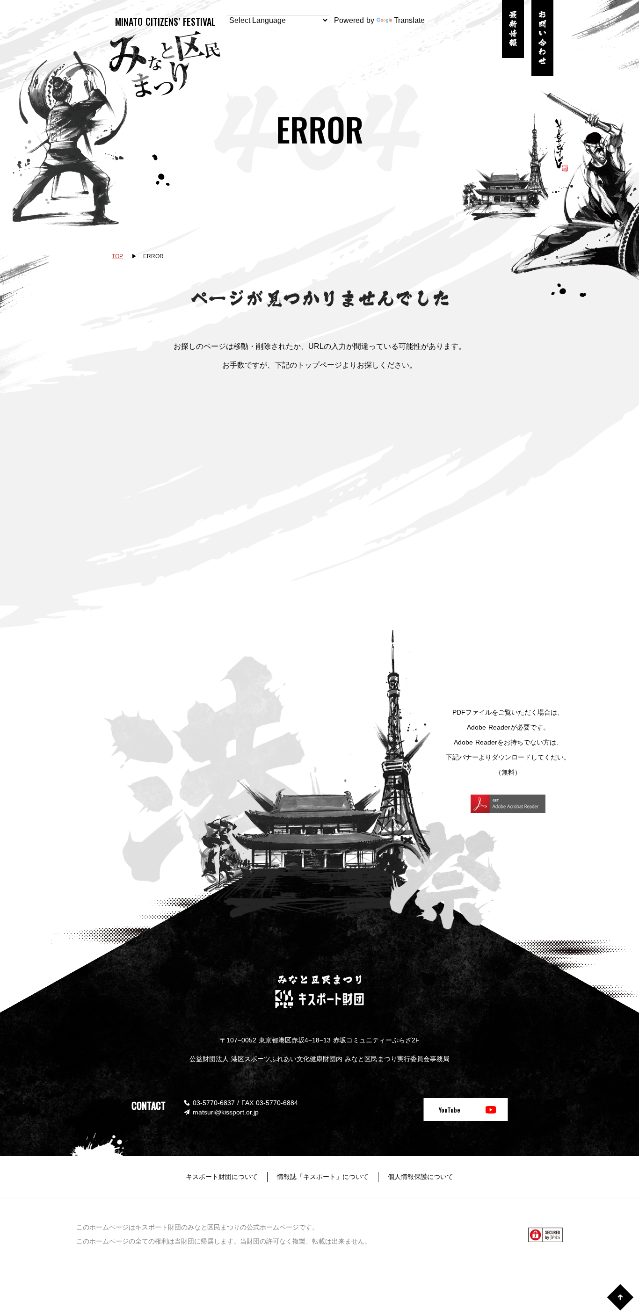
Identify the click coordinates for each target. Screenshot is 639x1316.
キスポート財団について (222, 1176)
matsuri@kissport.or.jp (226, 1112)
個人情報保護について (420, 1176)
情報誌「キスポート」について (323, 1176)
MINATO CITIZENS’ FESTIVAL (165, 21)
